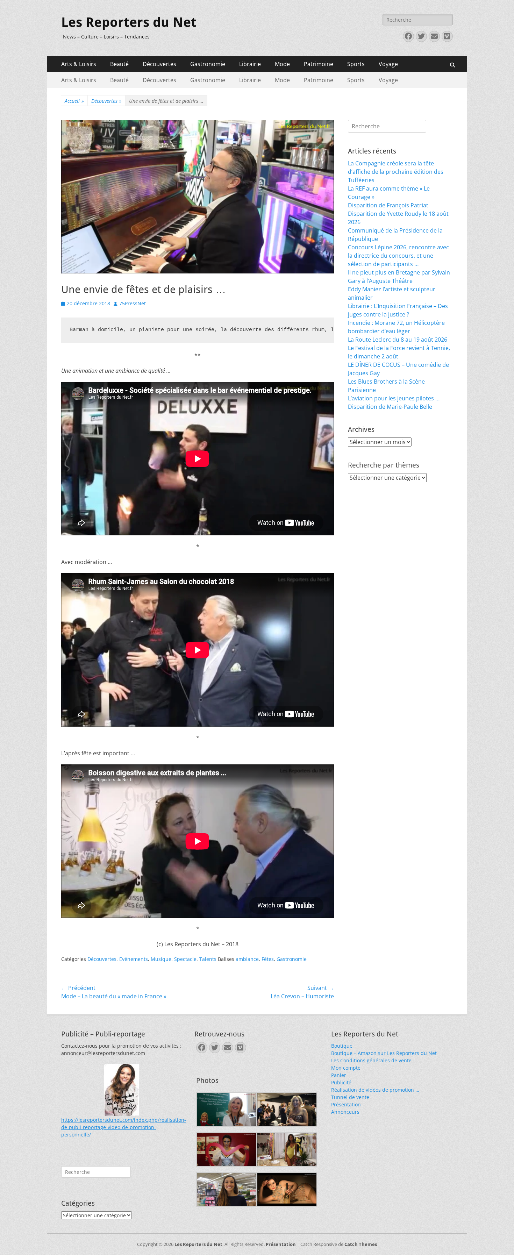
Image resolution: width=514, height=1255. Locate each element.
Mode (282, 64)
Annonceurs (345, 1111)
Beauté (119, 64)
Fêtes (268, 959)
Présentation (346, 1104)
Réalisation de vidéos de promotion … (375, 1089)
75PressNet (132, 303)
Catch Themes (360, 1244)
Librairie (250, 64)
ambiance (247, 959)
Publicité (341, 1082)
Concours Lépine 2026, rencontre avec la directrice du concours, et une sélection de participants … (398, 255)
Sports (356, 64)
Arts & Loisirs (78, 64)
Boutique (341, 1045)
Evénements (133, 959)
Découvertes (159, 64)
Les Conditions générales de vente (371, 1060)
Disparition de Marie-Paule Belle (390, 407)
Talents (207, 959)
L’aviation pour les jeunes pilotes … (394, 398)
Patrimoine (318, 64)
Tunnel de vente (350, 1097)
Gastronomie (207, 64)
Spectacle (185, 959)
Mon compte (345, 1067)
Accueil (74, 101)
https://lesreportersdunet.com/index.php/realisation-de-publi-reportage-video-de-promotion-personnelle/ (123, 1127)
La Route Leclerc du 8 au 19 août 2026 (397, 339)
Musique (161, 959)
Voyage (388, 64)
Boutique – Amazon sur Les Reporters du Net (384, 1053)
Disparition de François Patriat (388, 205)
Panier (338, 1075)
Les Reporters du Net (129, 22)
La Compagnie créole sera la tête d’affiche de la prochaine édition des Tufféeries (395, 171)
